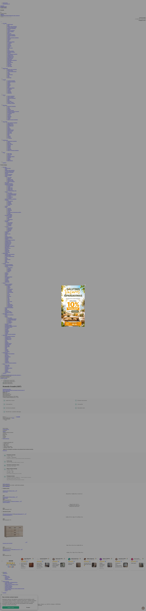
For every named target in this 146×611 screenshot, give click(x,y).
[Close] (85, 285)
